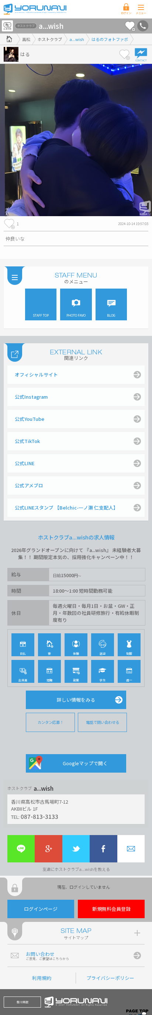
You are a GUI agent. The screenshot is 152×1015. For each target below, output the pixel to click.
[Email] (131, 848)
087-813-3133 (39, 816)
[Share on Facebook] (103, 848)
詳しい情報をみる (76, 699)
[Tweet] (76, 848)
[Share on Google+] (48, 848)
